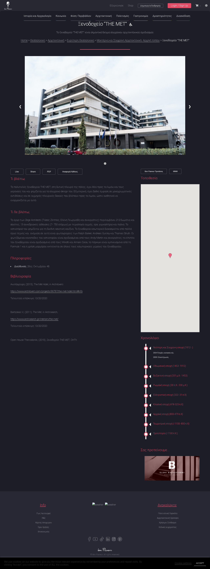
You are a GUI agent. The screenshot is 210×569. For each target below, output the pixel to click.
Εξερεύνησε (117, 5)
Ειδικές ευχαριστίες (168, 527)
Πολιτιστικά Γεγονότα (167, 513)
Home (24, 40)
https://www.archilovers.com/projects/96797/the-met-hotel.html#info (46, 291)
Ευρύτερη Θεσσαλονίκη (80, 40)
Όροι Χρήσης (43, 527)
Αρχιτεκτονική (56, 40)
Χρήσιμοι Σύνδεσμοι (167, 522)
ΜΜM (175, 171)
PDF (49, 172)
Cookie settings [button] (183, 563)
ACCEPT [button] (200, 563)
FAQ (43, 518)
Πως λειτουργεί (43, 513)
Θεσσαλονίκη (37, 40)
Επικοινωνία (43, 532)
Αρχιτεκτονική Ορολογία (167, 518)
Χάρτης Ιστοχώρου (43, 522)
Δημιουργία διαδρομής (150, 6)
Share (33, 172)
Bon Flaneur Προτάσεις (154, 171)
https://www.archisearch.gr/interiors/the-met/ (34, 319)
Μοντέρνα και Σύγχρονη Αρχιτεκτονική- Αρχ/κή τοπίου (128, 40)
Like (17, 172)
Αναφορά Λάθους (70, 172)
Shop (130, 5)
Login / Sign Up (179, 5)
